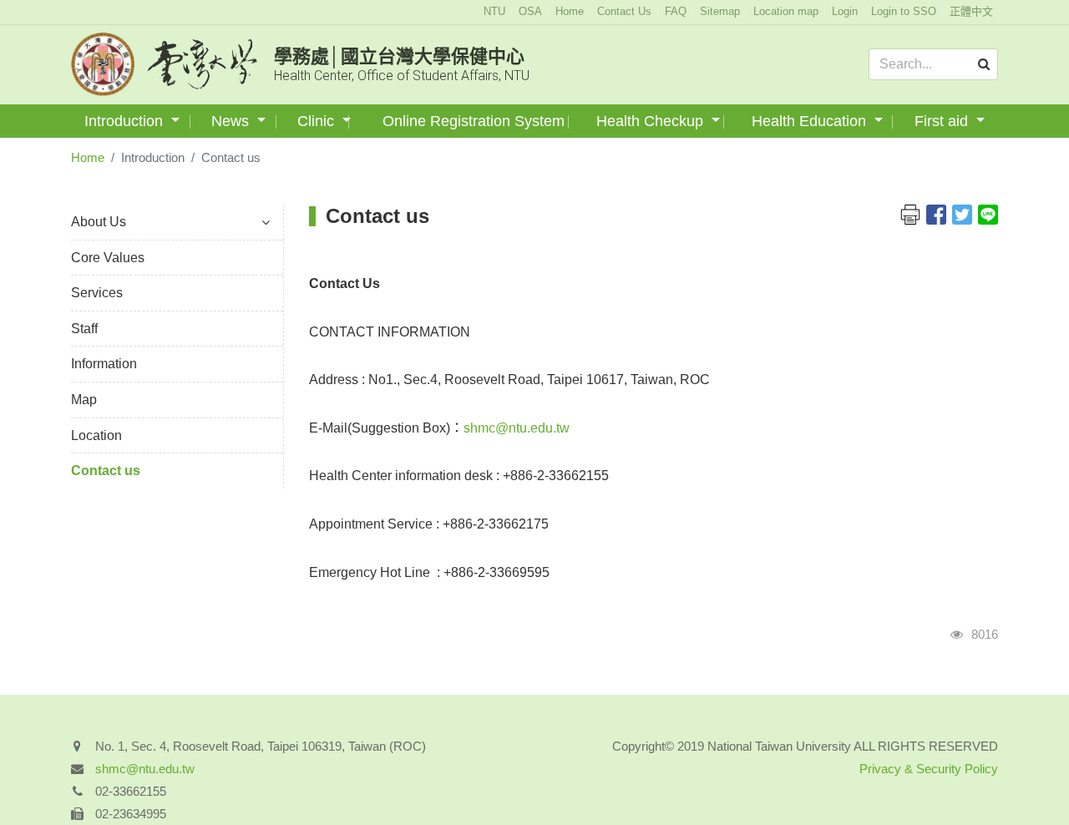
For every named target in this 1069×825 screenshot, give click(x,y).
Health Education (811, 121)
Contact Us (624, 11)
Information (104, 364)
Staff (84, 328)
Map (84, 399)
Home (569, 11)
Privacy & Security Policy (928, 769)
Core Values (107, 258)
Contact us (105, 470)
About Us (98, 222)
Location (96, 435)
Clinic (317, 121)
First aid (943, 121)
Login (845, 11)
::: (470, 11)
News (232, 121)
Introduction (125, 121)
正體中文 (971, 11)
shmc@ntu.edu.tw (517, 428)
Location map (785, 11)
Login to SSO (903, 11)
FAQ (675, 11)
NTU (494, 11)
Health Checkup (651, 121)
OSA (530, 11)
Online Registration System (474, 121)
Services (97, 293)
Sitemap (720, 11)
